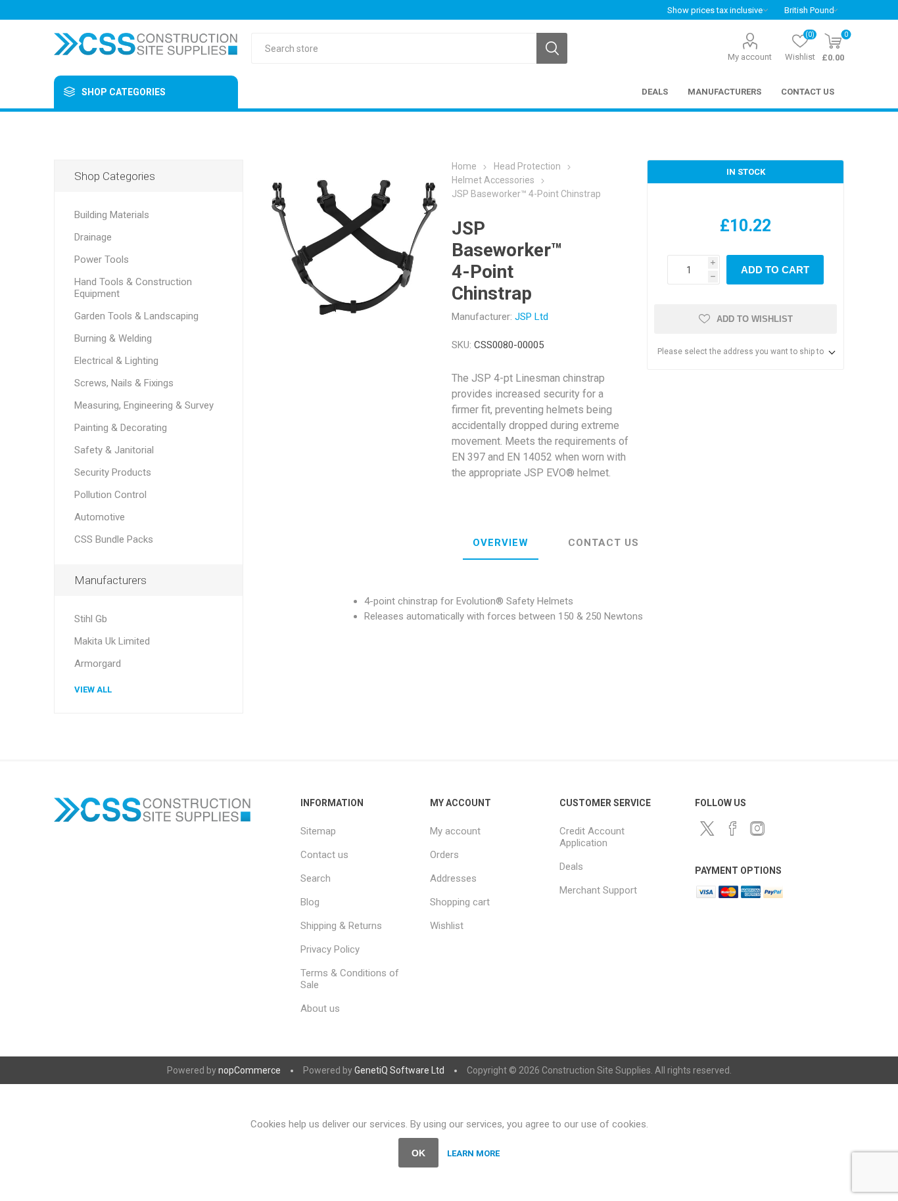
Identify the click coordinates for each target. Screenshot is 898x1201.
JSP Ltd (531, 317)
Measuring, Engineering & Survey (144, 405)
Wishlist (446, 926)
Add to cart (775, 269)
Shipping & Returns (341, 926)
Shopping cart (460, 902)
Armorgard (97, 663)
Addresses (453, 878)
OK (418, 1153)
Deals (571, 866)
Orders (444, 855)
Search (551, 48)
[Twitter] (707, 828)
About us (320, 1008)
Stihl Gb (90, 619)
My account (750, 57)
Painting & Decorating (120, 428)
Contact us (324, 855)
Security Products (112, 472)
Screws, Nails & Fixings (124, 383)
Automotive (99, 517)
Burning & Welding (113, 338)
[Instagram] (757, 828)
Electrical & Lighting (116, 361)
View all (93, 689)
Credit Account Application (592, 837)
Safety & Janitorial (114, 450)
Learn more (473, 1153)
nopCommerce (249, 1070)
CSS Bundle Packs (113, 539)
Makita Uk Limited (112, 641)
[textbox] (393, 48)
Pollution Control (110, 495)
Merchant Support (598, 890)
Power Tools (101, 259)
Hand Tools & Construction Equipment (133, 288)
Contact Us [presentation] (603, 543)
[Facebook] (732, 828)
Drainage (93, 237)
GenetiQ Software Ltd (399, 1070)
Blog (309, 902)
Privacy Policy (330, 949)
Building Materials (111, 215)
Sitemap (318, 831)
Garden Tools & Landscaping (136, 316)
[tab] (500, 543)
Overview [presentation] (501, 543)
